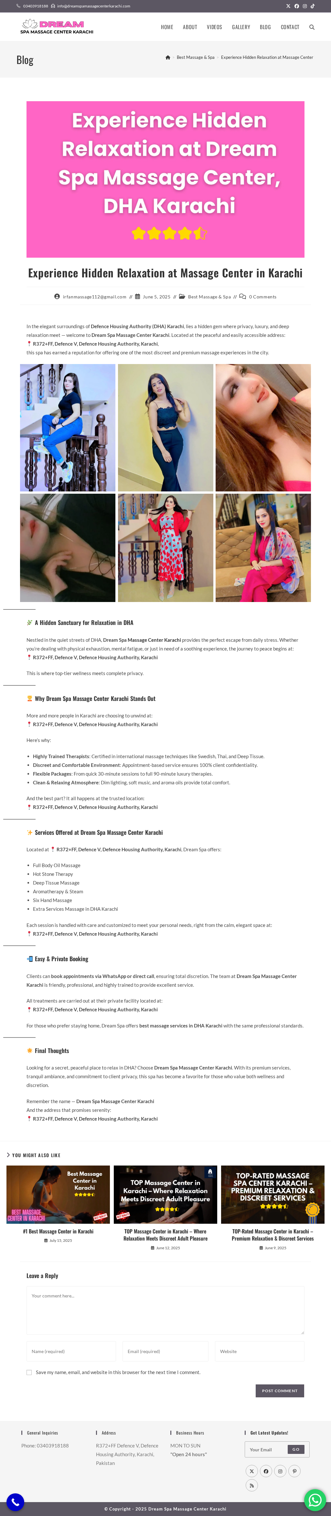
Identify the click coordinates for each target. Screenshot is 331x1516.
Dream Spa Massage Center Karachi (187, 1508)
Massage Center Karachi (154, 640)
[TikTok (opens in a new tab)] (312, 6)
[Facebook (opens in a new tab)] (297, 6)
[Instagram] (280, 1471)
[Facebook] (266, 1471)
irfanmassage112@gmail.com (95, 296)
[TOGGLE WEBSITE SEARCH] (311, 27)
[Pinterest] (294, 1471)
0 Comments (263, 296)
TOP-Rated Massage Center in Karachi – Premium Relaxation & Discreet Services (273, 1235)
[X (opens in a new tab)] (288, 6)
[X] (252, 1471)
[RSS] (252, 1485)
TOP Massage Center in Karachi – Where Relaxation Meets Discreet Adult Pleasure (165, 1235)
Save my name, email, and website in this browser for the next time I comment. (118, 1372)
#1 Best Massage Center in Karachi (58, 1231)
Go (296, 1449)
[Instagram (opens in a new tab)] (305, 6)
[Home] (168, 57)
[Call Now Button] (15, 1502)
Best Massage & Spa (209, 296)
